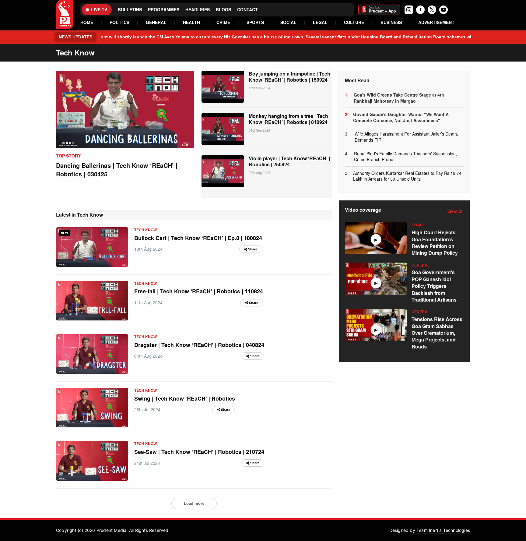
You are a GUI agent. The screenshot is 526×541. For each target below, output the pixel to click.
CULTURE (354, 22)
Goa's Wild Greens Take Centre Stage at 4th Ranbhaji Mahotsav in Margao (399, 98)
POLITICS (119, 22)
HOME (86, 22)
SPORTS (255, 22)
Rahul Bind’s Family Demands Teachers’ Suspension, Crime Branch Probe (405, 157)
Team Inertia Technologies (443, 530)
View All (455, 211)
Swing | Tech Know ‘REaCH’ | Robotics (184, 398)
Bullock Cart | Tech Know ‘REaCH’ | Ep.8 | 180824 (198, 238)
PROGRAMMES (163, 9)
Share (252, 249)
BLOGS (223, 9)
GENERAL (156, 22)
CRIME (223, 22)
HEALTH (191, 22)
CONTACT (247, 9)
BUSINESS (391, 22)
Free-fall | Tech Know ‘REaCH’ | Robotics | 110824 (198, 291)
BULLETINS (130, 9)
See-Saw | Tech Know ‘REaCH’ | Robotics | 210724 (199, 452)
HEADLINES (197, 9)
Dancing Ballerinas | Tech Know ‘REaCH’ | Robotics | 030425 (116, 169)
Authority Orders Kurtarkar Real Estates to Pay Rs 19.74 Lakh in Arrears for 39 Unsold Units (407, 176)
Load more (194, 503)
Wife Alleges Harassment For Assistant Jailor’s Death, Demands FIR (406, 137)
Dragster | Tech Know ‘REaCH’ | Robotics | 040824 (199, 345)
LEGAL (320, 22)
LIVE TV (99, 9)
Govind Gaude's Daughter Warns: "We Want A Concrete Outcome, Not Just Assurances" (401, 117)
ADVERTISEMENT (436, 22)
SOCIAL (288, 22)
